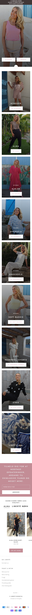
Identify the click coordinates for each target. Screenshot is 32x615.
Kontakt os (5, 563)
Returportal (5, 572)
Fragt (3, 577)
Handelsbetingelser (8, 580)
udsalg (23, 59)
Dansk (15, 592)
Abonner (16, 492)
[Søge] (27, 6)
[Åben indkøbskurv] (30, 6)
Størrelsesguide (7, 586)
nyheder (8, 59)
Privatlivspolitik (6, 583)
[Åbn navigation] (2, 6)
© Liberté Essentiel (16, 596)
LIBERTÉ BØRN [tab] (20, 506)
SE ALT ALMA (16, 550)
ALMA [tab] (7, 506)
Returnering (5, 574)
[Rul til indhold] (16, 67)
